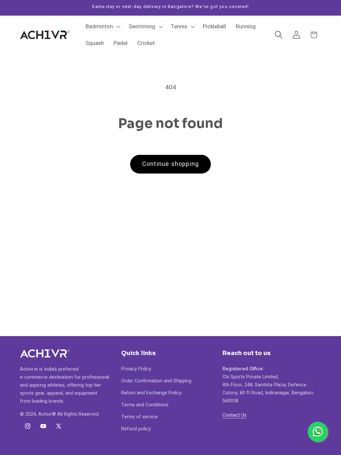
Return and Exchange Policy (151, 392)
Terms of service (139, 416)
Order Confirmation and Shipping (156, 380)
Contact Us (234, 415)
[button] (102, 26)
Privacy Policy (136, 368)
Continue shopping (170, 164)
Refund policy (136, 428)
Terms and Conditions (145, 404)
